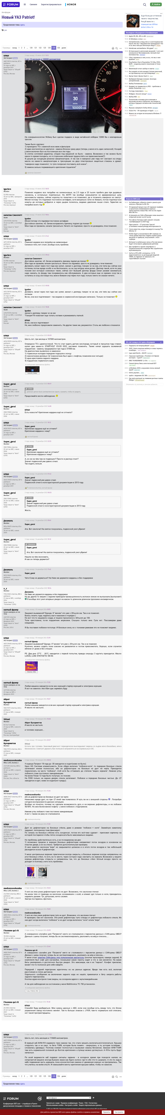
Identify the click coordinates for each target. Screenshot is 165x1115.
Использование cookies (55, 1105)
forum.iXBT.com (95, 1109)
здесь (22, 24)
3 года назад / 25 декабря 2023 (38, 588)
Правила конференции (69, 1103)
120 (31, 48)
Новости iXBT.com (133, 199)
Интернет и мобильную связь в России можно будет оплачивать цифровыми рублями (145, 243)
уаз (5, 30)
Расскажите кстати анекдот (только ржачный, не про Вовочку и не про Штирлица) (145, 72)
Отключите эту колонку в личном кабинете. (142, 384)
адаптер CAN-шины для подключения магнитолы (61, 957)
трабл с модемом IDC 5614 (138, 375)
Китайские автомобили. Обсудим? (141, 48)
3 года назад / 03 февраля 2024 (38, 1034)
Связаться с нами (53, 1103)
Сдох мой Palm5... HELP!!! (137, 353)
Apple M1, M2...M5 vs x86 (137, 36)
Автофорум (6, 12)
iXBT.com (50, 1109)
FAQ (86, 1103)
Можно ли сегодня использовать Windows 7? (145, 113)
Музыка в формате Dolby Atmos (140, 108)
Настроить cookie (71, 1105)
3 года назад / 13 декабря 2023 (38, 335)
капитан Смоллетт (34, 173)
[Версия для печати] (113, 48)
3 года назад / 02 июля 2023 (37, 255)
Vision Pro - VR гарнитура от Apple (141, 111)
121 (35, 48)
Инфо (119, 55)
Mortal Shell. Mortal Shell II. (139, 76)
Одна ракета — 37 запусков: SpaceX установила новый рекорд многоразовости (145, 225)
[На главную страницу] (11, 4)
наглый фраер (32, 437)
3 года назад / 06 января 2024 (38, 760)
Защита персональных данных (90, 1105)
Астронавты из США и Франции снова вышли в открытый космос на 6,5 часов (146, 216)
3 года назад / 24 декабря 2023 (38, 474)
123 (44, 48)
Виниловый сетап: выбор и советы (141, 69)
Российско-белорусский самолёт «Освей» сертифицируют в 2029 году (144, 221)
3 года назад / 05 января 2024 (37, 609)
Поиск (81, 1103)
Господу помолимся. (136, 91)
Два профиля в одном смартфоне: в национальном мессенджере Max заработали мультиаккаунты (146, 248)
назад (14, 48)
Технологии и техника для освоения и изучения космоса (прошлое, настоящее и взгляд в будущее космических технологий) (145, 101)
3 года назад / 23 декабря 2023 (38, 406)
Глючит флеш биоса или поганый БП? (142, 363)
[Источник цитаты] (69, 221)
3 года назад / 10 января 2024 (38, 930)
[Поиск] (145, 4)
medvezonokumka (34, 488)
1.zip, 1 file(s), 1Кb (32, 991)
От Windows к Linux (136, 39)
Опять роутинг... (134, 373)
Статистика (93, 1103)
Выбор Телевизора (136, 84)
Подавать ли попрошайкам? (139, 346)
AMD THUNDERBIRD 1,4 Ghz (138, 361)
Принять (106, 1112)
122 (40, 48)
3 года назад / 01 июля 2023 (37, 55)
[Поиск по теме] (116, 48)
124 (49, 48)
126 (58, 48)
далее (64, 48)
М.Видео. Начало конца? (138, 94)
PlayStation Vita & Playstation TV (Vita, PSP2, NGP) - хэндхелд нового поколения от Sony (144, 63)
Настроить (119, 1112)
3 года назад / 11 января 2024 (37, 1002)
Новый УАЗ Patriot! (18, 17)
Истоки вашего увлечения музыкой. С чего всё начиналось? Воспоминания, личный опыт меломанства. (146, 53)
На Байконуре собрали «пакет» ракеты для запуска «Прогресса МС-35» (145, 203)
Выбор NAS (133, 97)
